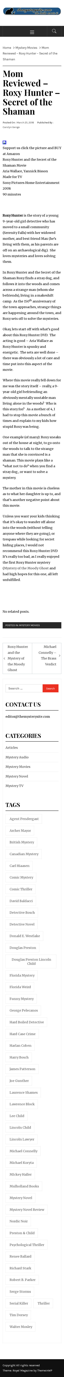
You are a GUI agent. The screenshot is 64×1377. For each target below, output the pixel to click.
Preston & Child (22, 1233)
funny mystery (22, 999)
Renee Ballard (20, 1256)
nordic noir (19, 1221)
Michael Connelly (23, 1151)
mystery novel (21, 1198)
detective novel (22, 924)
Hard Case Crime (23, 1034)
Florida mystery (22, 975)
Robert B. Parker (23, 1280)
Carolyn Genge (11, 127)
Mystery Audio (17, 757)
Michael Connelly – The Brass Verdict (47, 655)
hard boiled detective (27, 1022)
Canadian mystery (24, 854)
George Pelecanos (24, 1010)
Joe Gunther (19, 1081)
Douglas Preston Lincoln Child (31, 961)
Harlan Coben (20, 1046)
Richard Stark (20, 1268)
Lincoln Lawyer (22, 1139)
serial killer (19, 1303)
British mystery (22, 842)
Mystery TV (14, 786)
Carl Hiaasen (20, 866)
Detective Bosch (22, 913)
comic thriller (21, 889)
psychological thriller (27, 1245)
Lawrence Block (22, 1104)
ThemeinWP (44, 1370)
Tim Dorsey (19, 1315)
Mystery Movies (29, 625)
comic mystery (21, 877)
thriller (44, 1303)
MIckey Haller (21, 1174)
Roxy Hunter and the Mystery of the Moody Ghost (18, 658)
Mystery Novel (17, 776)
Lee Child (17, 1116)
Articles (12, 748)
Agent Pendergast (24, 819)
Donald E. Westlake (25, 936)
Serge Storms (20, 1292)
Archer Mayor (20, 831)
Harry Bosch (19, 1057)
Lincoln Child (20, 1127)
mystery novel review (27, 1210)
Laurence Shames (24, 1092)
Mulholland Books (24, 1186)
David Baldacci (21, 901)
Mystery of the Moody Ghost (26, 568)
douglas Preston (23, 948)
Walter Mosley (21, 1327)
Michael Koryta (22, 1163)
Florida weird (20, 987)
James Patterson (22, 1069)
